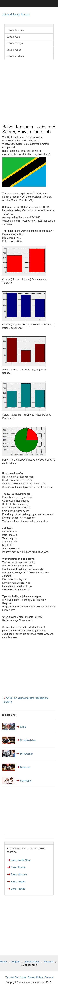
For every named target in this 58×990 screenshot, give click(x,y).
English (16, 961)
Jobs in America (15, 30)
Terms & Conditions (15, 977)
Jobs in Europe (15, 43)
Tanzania (48, 961)
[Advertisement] (29, 92)
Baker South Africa (21, 860)
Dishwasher (26, 753)
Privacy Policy (35, 977)
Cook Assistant (28, 740)
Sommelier (26, 780)
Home (3, 961)
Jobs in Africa (14, 49)
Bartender (25, 767)
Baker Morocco (19, 874)
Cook (23, 726)
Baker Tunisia (18, 867)
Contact (49, 977)
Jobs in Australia (15, 56)
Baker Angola (18, 881)
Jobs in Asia (13, 36)
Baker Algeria (18, 888)
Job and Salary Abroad (15, 14)
